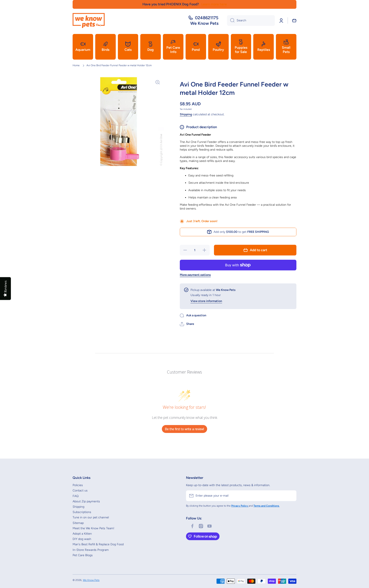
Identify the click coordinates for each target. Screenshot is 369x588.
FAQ (76, 496)
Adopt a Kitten (82, 533)
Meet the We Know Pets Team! (93, 528)
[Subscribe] (291, 495)
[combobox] (251, 20)
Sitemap (78, 523)
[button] (294, 20)
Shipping (186, 114)
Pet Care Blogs (83, 555)
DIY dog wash (82, 539)
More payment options (195, 275)
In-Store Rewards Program (91, 550)
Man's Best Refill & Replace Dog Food (98, 544)
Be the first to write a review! (184, 429)
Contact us (80, 490)
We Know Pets (91, 580)
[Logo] (89, 20)
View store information (206, 301)
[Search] (230, 20)
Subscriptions (82, 512)
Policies (78, 485)
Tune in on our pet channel (91, 517)
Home (76, 65)
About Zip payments (86, 501)
